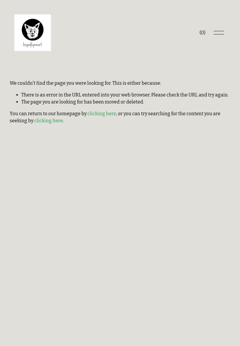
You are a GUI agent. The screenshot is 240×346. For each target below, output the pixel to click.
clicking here (102, 113)
